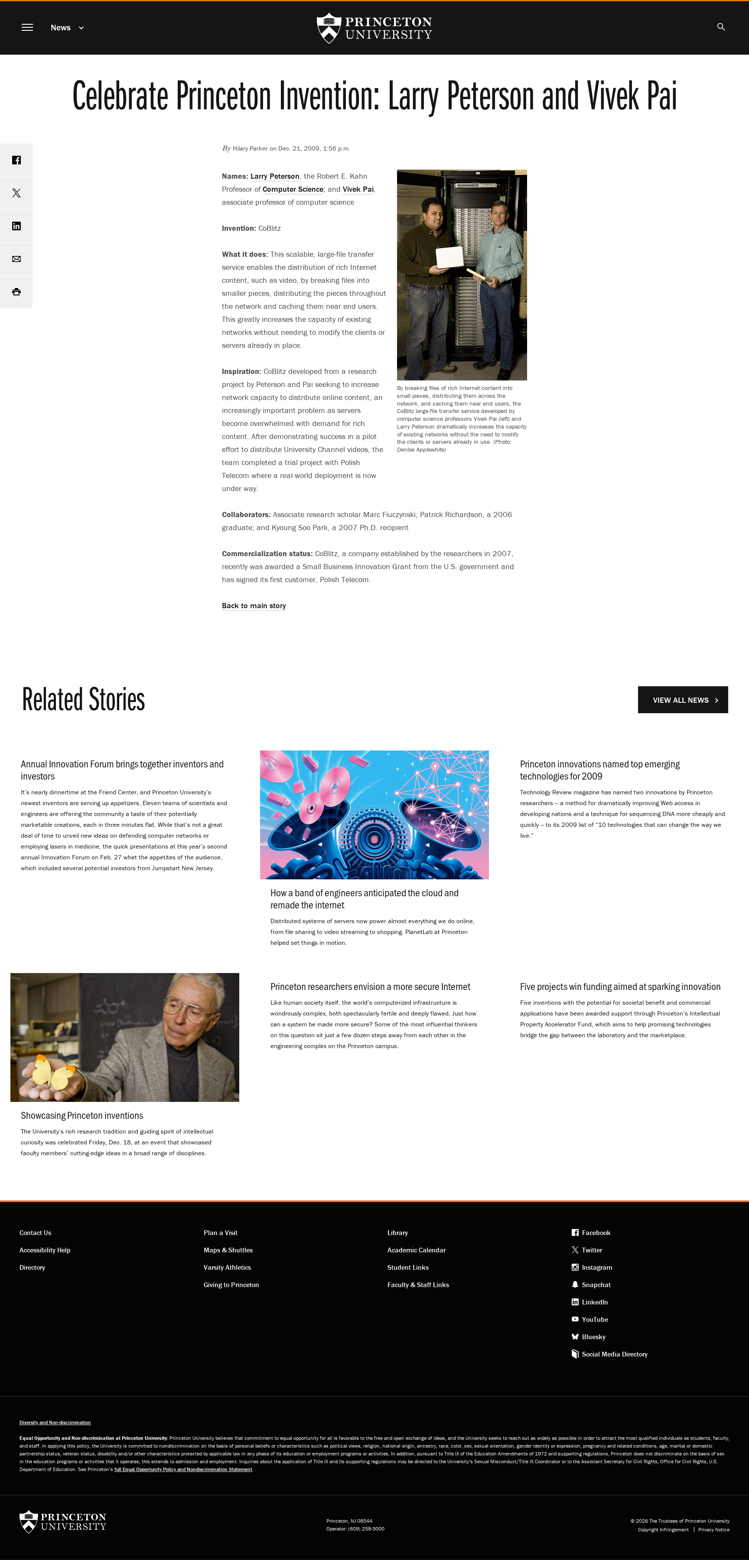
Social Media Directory (615, 1354)
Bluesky (594, 1336)
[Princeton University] (63, 1524)
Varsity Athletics (227, 1267)
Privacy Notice (713, 1529)
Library (398, 1232)
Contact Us (35, 1232)
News (61, 27)
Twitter (592, 1249)
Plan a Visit (221, 1232)
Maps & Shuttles (228, 1249)
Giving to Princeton (231, 1284)
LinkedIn (595, 1302)
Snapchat (596, 1284)
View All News (681, 700)
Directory (32, 1267)
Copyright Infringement (663, 1529)
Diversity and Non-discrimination (55, 1422)
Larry (275, 176)
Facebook (596, 1232)
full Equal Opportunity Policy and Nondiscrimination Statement (183, 1469)
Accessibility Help (45, 1249)
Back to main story (254, 605)
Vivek (358, 189)
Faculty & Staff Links (418, 1284)
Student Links (408, 1267)
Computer (293, 189)
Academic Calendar (417, 1249)
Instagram (597, 1267)
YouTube (595, 1319)
